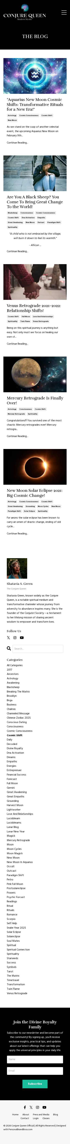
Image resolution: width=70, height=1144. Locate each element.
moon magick (15, 854)
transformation (16, 985)
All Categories (15, 665)
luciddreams (14, 823)
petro (10, 880)
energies (11, 766)
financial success (16, 775)
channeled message (18, 714)
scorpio (11, 919)
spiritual (11, 945)
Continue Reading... (17, 143)
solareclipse (13, 937)
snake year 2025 (16, 928)
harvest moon (15, 805)
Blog (55, 1115)
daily (9, 740)
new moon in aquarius (20, 862)
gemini (11, 788)
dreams (11, 757)
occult (10, 866)
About (25, 1115)
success (11, 963)
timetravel (13, 980)
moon (10, 845)
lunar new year (16, 832)
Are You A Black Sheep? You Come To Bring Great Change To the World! (35, 202)
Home (15, 1115)
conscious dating (17, 722)
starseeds (12, 958)
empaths (41, 217)
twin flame (25, 321)
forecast (12, 779)
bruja (9, 700)
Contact (25, 1118)
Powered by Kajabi (35, 1135)
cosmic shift (46, 115)
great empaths (15, 797)
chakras (11, 709)
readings (12, 902)
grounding (30, 506)
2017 (9, 670)
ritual (10, 906)
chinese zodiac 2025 (19, 718)
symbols (11, 967)
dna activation (28, 217)
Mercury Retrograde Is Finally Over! (35, 401)
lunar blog (13, 827)
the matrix (13, 976)
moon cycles (43, 506)
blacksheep (13, 213)
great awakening (15, 222)
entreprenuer (14, 770)
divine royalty (15, 748)
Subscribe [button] (35, 1083)
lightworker (14, 810)
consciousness (27, 213)
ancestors (13, 674)
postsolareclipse (16, 888)
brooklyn (12, 696)
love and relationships (43, 316)
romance (12, 915)
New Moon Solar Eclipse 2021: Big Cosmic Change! (35, 493)
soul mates (13, 941)
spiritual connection (18, 950)
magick (11, 836)
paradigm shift (53, 222)
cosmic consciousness (28, 115)
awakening (13, 683)
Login (36, 1118)
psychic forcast (16, 897)
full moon (26, 316)
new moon (12, 120)
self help (12, 923)
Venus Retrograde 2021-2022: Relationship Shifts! (34, 308)
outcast (41, 222)
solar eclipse (29, 511)
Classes (45, 1118)
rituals (10, 910)
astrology (12, 115)
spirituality (12, 227)
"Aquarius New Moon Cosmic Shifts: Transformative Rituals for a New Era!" (35, 104)
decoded (12, 744)
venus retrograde (41, 321)
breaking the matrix (18, 692)
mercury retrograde (16, 414)
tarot (10, 972)
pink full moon (15, 884)
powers (11, 893)
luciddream (13, 818)
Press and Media (41, 1115)
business (11, 705)
